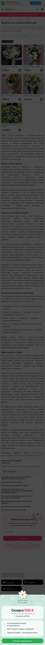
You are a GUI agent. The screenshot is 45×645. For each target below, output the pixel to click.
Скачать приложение (22, 641)
